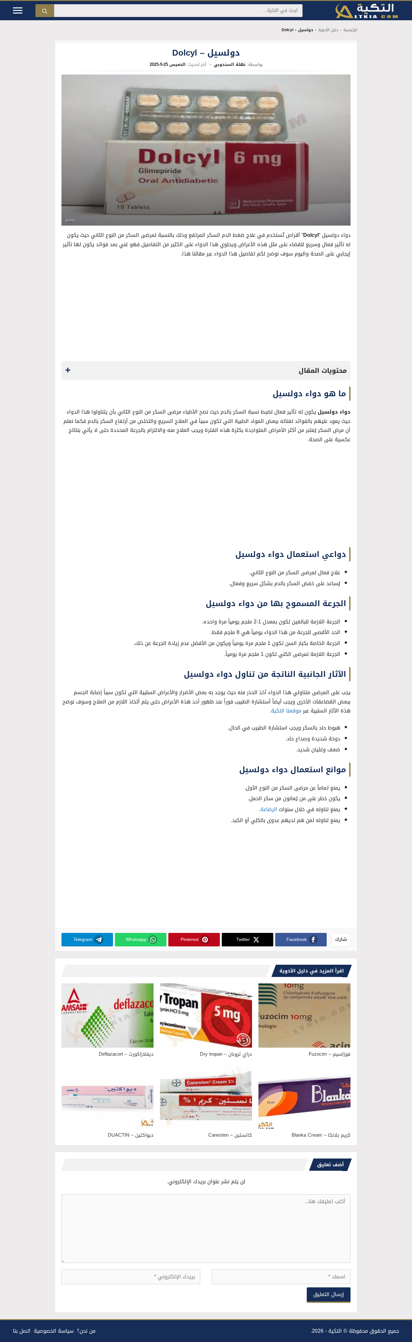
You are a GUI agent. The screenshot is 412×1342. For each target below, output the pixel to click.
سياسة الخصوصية (54, 1331)
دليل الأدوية (328, 30)
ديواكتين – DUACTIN (131, 1135)
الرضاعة (268, 809)
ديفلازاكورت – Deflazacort (126, 1054)
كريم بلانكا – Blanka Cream (321, 1135)
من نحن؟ (86, 1331)
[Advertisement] (206, 311)
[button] (206, 370)
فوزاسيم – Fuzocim (330, 1054)
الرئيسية (350, 30)
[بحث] (44, 10)
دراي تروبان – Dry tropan (226, 1054)
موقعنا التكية (286, 711)
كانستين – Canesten (230, 1135)
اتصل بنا (22, 1331)
